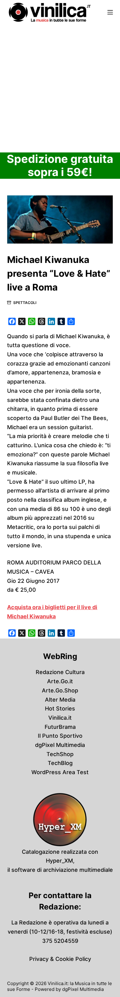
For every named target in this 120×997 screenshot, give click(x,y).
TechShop (60, 754)
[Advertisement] (60, 87)
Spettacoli (24, 302)
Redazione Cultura (60, 672)
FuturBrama (60, 727)
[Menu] (110, 12)
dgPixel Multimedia (60, 745)
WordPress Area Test (60, 772)
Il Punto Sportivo (60, 736)
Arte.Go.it (60, 681)
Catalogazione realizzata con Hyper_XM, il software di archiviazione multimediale (60, 861)
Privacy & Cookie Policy (60, 959)
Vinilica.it (60, 717)
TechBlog (60, 763)
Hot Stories (60, 708)
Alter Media (60, 699)
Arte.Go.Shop (60, 690)
